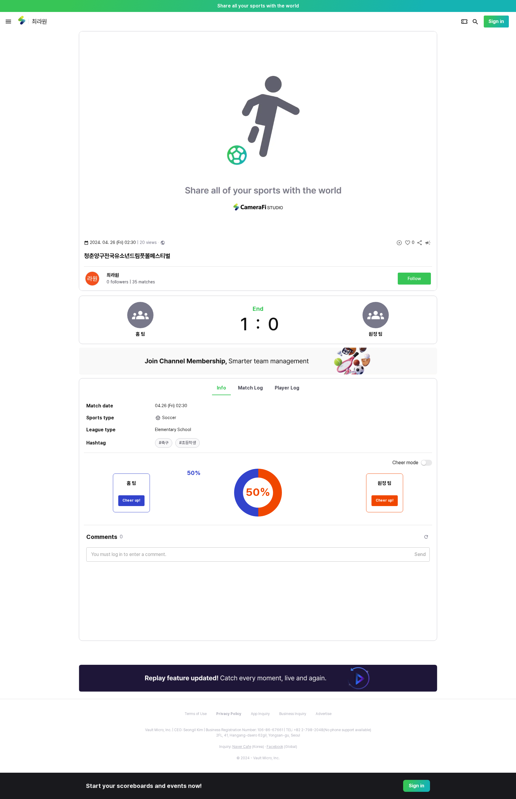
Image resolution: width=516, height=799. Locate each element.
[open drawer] (8, 21)
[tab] (221, 388)
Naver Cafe (241, 747)
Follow (414, 278)
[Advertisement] (476, 120)
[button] (163, 443)
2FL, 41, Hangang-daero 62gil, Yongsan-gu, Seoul (258, 735)
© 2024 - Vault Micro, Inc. (258, 758)
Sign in (496, 21)
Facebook (275, 747)
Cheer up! (131, 500)
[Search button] (475, 22)
